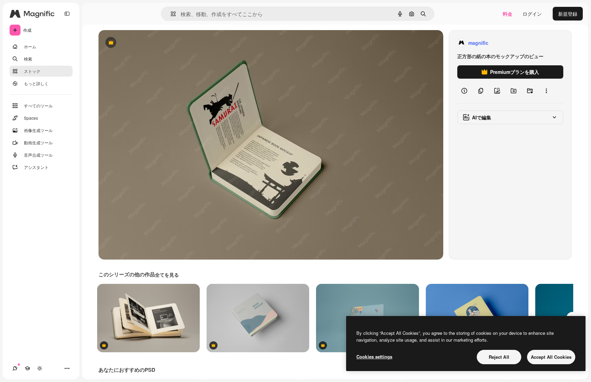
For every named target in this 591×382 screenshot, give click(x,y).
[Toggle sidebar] (67, 13)
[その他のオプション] (546, 91)
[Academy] (27, 368)
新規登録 (567, 13)
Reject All (499, 357)
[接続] (15, 368)
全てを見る (167, 274)
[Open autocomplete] (170, 13)
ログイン (532, 13)
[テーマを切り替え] (39, 368)
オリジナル (145, 43)
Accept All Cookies (551, 357)
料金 (507, 13)
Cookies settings (374, 356)
